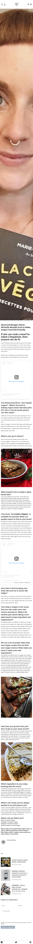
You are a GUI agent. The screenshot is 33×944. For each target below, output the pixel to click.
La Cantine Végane (19, 514)
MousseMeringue (18, 792)
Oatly (25, 830)
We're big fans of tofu (22, 443)
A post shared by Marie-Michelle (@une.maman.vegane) (16, 399)
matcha (6, 834)
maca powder (14, 834)
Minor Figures (5, 832)
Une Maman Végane (9, 820)
